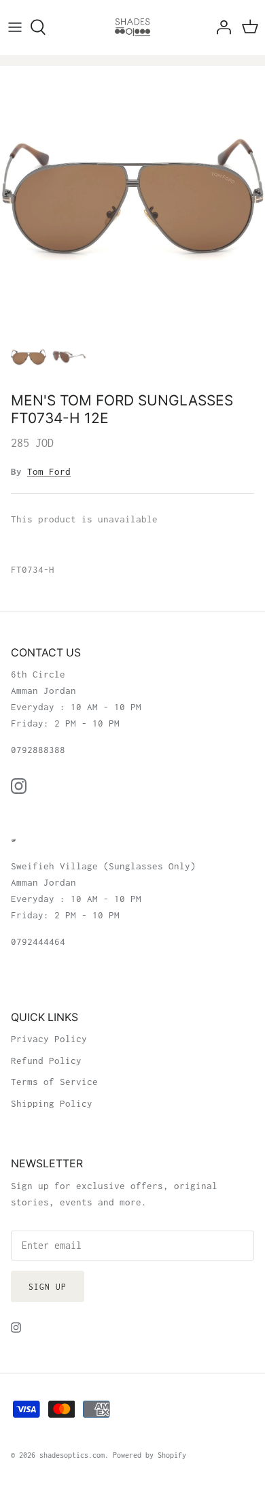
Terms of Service (54, 1081)
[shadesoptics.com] (132, 27)
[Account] (220, 27)
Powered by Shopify (149, 1455)
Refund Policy (46, 1060)
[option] (132, 198)
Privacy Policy (49, 1038)
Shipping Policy (51, 1103)
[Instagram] (18, 786)
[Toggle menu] (15, 27)
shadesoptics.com (72, 1455)
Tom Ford (49, 471)
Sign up (48, 1286)
